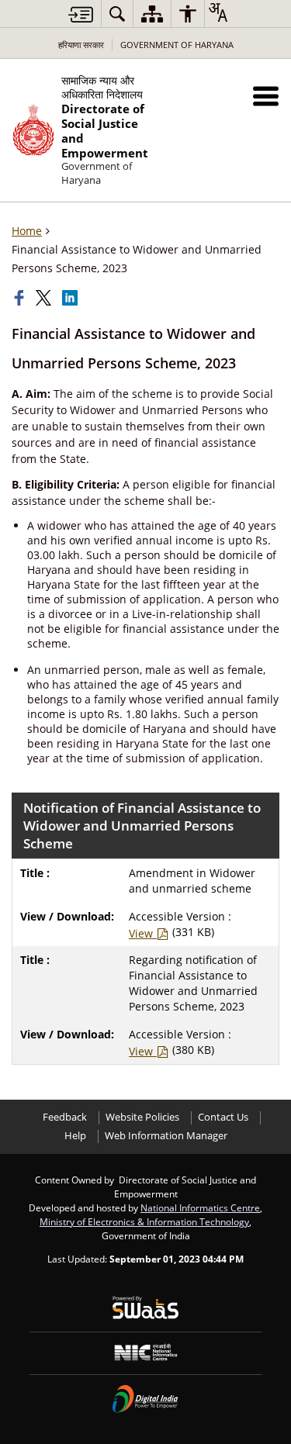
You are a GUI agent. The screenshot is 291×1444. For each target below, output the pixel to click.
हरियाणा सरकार (81, 44)
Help (75, 1135)
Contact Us (223, 1117)
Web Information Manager (166, 1135)
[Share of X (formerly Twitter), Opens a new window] (45, 297)
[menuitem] (117, 13)
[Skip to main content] (81, 14)
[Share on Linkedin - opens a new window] (71, 297)
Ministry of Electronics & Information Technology (144, 1221)
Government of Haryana (177, 44)
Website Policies (142, 1117)
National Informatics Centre (200, 1207)
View (142, 933)
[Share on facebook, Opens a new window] (21, 297)
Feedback (65, 1117)
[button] (265, 95)
